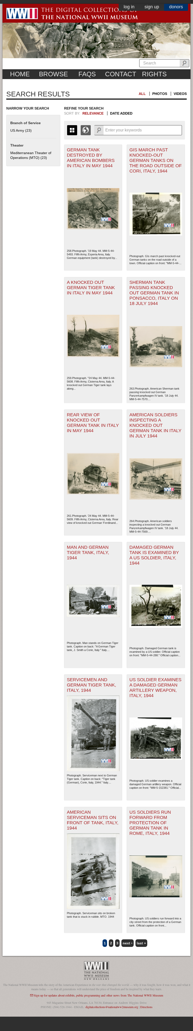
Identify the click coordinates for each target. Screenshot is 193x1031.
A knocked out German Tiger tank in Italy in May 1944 (91, 287)
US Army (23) (21, 130)
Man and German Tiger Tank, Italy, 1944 (88, 552)
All (142, 94)
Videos (180, 94)
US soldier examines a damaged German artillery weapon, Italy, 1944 (155, 687)
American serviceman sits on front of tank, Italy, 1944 (92, 820)
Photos (159, 94)
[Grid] (72, 130)
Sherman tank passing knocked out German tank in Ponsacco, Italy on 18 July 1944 (154, 293)
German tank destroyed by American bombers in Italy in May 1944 (91, 157)
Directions (146, 1007)
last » (141, 943)
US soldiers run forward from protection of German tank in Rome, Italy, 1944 (150, 823)
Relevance (93, 113)
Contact (120, 74)
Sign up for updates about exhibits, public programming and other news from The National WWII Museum (98, 995)
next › (127, 943)
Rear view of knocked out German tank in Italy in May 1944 (93, 422)
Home (20, 74)
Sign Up (151, 6)
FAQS (87, 74)
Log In (129, 6)
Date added (121, 113)
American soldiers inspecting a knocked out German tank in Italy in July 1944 (155, 425)
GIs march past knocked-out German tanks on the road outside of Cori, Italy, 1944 (155, 160)
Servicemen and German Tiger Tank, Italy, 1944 (91, 685)
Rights (154, 74)
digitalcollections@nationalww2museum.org (111, 1007)
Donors (176, 6)
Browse (53, 74)
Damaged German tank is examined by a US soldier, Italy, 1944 (154, 555)
